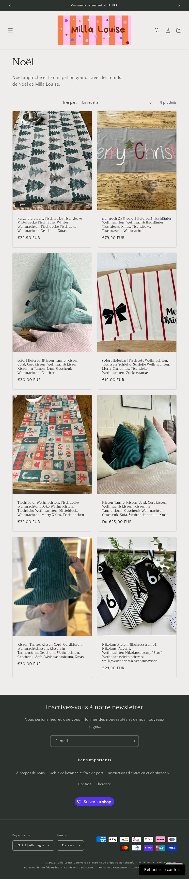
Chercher (103, 784)
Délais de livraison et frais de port (76, 773)
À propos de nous (30, 773)
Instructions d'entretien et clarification (138, 773)
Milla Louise (65, 862)
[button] (10, 30)
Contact (84, 784)
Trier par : (70, 103)
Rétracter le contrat (162, 869)
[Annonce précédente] (9, 5)
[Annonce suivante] (179, 5)
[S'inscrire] (133, 741)
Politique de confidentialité (41, 867)
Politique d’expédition (112, 867)
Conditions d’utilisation (79, 867)
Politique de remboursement (158, 862)
